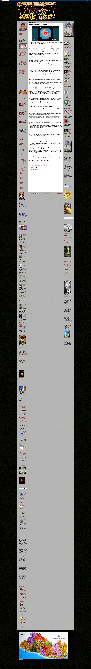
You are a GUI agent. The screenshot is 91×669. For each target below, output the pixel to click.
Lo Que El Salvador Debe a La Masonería (24, 315)
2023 (21, 143)
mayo (22, 154)
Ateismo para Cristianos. (22, 587)
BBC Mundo (66, 272)
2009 (21, 187)
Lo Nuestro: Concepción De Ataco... (70, 52)
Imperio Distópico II (70, 71)
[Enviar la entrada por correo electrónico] (46, 165)
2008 (21, 188)
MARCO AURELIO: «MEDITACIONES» (25, 507)
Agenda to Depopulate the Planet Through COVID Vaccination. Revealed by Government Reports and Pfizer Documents (23, 420)
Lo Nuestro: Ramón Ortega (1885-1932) (25, 246)
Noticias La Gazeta (67, 239)
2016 (21, 178)
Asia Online (66, 275)
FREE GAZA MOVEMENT (66, 269)
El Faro (65, 240)
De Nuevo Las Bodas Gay (24, 285)
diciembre (22, 145)
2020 (21, 173)
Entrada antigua (59, 193)
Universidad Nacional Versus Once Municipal (24, 266)
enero (22, 159)
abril (21, 155)
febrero (22, 158)
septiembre (22, 149)
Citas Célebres (22, 616)
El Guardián (66, 271)
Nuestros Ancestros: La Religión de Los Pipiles (70, 131)
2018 (21, 176)
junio (21, 153)
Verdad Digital (66, 264)
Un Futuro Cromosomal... (23, 170)
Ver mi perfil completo (24, 131)
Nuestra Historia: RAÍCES (24, 256)
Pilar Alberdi (22, 505)
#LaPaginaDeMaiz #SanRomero (25, 448)
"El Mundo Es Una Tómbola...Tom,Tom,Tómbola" (25, 296)
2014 (21, 181)
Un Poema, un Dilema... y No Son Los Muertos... (70, 112)
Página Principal (46, 193)
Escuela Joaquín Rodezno (69, 62)
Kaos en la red (22, 404)
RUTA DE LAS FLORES (67, 235)
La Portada (66, 242)
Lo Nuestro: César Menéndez (24, 305)
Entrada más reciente (33, 193)
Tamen (25, 129)
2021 (21, 172)
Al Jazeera (65, 273)
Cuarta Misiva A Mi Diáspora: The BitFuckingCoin (23, 161)
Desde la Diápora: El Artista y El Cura (70, 92)
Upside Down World (67, 274)
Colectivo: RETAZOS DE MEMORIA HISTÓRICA (22, 445)
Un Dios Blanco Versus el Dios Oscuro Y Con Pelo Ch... (23, 164)
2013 (21, 182)
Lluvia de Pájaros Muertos (24, 276)
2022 (21, 144)
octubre (22, 148)
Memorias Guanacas (21, 518)
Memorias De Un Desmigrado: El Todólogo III (23, 168)
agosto (22, 150)
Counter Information (23, 417)
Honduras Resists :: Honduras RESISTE (23, 431)
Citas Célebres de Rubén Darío (25, 618)
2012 (21, 183)
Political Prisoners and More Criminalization (25, 434)
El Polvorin (22, 452)
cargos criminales (31, 120)
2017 (21, 177)
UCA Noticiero (66, 263)
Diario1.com (66, 241)
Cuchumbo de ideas (23, 492)
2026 (21, 139)
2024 (21, 142)
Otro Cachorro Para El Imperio (69, 101)
